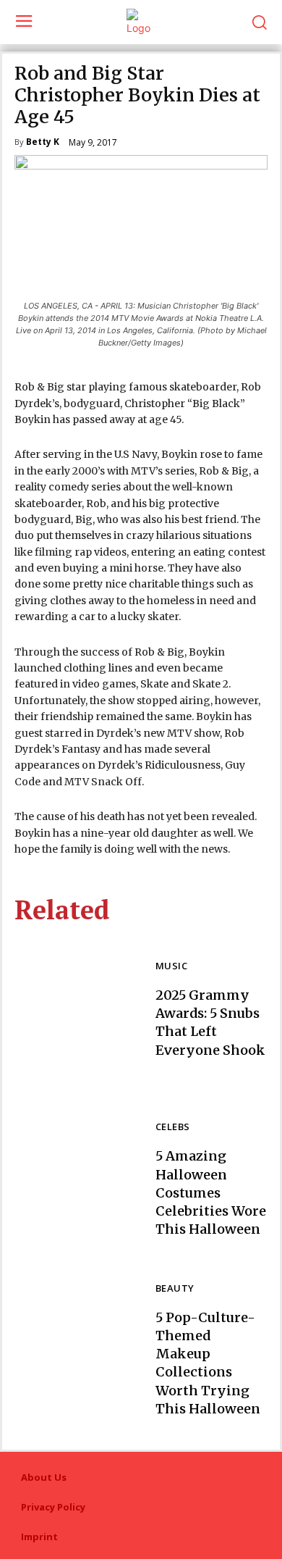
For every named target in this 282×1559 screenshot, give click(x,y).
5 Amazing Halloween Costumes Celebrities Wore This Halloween (210, 1192)
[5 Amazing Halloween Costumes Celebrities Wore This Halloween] (77, 1180)
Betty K (42, 143)
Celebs (172, 1127)
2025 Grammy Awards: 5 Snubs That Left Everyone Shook (210, 1022)
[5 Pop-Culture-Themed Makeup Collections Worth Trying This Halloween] (77, 1350)
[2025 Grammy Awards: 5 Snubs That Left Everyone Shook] (77, 1010)
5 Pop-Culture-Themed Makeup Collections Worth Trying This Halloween (207, 1363)
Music (171, 966)
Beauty (174, 1289)
